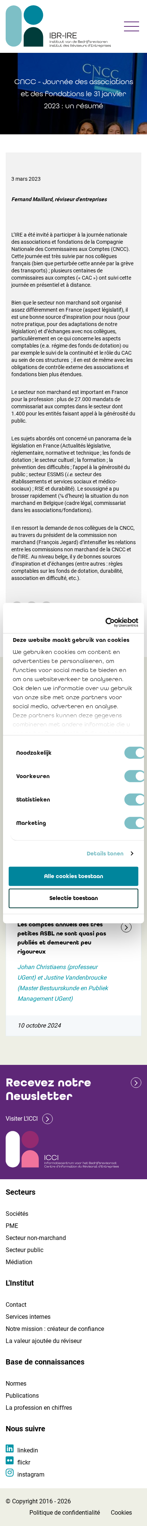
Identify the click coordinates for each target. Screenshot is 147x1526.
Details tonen (105, 853)
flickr (23, 1462)
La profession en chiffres (39, 1407)
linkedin (27, 1450)
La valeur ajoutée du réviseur (44, 1340)
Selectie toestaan (73, 898)
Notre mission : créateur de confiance (55, 1328)
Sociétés (17, 1213)
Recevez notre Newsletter (48, 1089)
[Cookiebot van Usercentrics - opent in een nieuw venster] (105, 623)
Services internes (28, 1316)
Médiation (19, 1262)
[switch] (135, 776)
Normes (16, 1383)
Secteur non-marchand (36, 1237)
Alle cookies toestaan (73, 875)
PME (12, 1225)
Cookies (121, 1512)
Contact (16, 1304)
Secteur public (24, 1250)
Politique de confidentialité (64, 1512)
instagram (30, 1474)
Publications (22, 1395)
